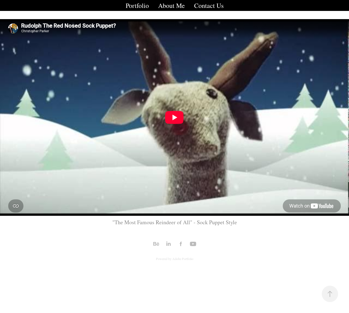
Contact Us (209, 5)
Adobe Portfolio (182, 258)
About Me (171, 5)
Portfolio (137, 5)
